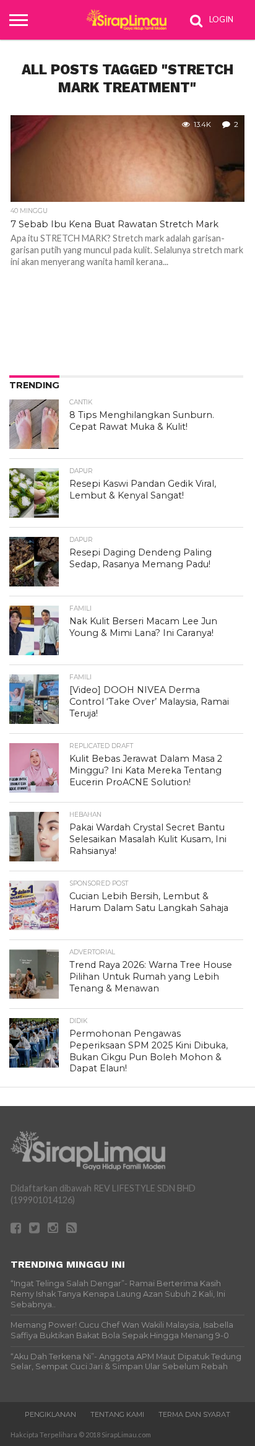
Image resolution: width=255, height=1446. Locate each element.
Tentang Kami (117, 1414)
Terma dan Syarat (194, 1414)
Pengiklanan (50, 1414)
